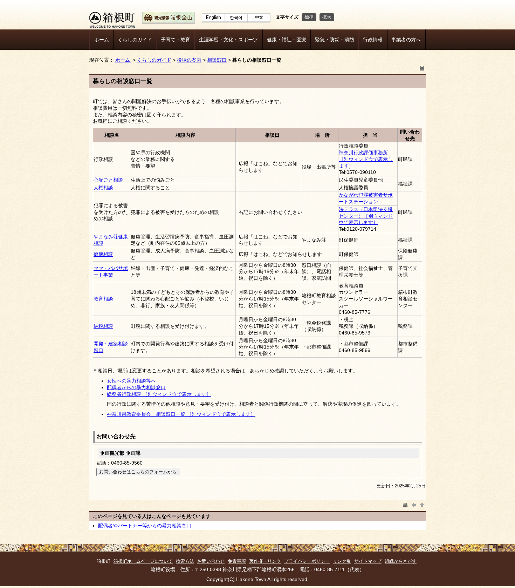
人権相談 (103, 187)
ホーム (101, 39)
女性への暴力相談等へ (131, 381)
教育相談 (103, 299)
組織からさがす (401, 561)
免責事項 (237, 561)
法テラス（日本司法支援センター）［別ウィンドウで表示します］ (366, 216)
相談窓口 (217, 60)
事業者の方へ (406, 39)
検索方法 (185, 561)
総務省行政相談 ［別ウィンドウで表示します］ (159, 394)
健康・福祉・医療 (286, 39)
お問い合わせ (211, 561)
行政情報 (373, 39)
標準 (309, 17)
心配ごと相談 (108, 180)
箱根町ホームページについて (143, 561)
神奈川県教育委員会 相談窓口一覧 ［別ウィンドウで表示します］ (181, 414)
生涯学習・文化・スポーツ (228, 39)
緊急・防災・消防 (334, 39)
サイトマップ (368, 561)
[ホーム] (112, 26)
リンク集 (342, 561)
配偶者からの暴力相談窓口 (136, 387)
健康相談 (103, 254)
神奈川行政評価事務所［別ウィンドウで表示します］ (366, 159)
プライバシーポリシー (307, 561)
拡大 (326, 17)
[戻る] (413, 504)
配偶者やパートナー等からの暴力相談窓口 (144, 525)
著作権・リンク (265, 561)
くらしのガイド (135, 39)
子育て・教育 (175, 39)
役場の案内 (189, 60)
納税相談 (103, 326)
